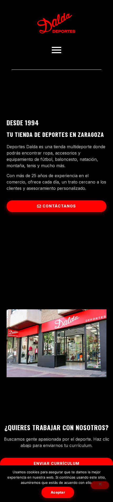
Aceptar (58, 492)
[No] (100, 485)
